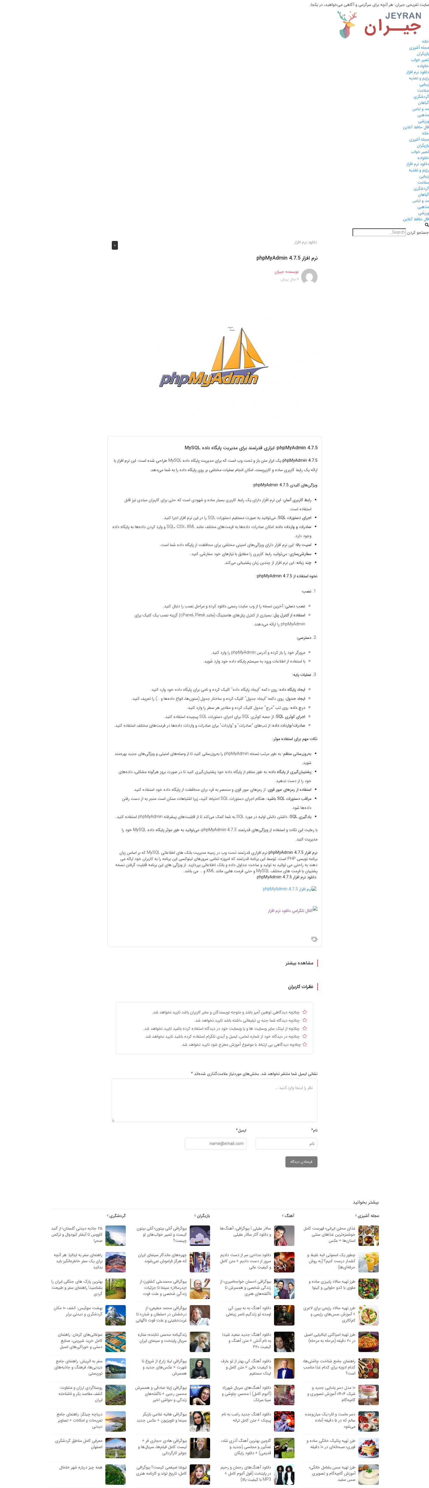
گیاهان (423, 102)
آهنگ (288, 1216)
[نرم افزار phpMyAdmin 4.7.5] (214, 357)
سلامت (423, 90)
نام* (314, 1130)
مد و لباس (420, 109)
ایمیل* (241, 1130)
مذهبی (423, 115)
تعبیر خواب (420, 60)
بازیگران (423, 53)
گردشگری (421, 96)
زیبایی (424, 84)
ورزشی (423, 121)
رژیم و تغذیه (419, 78)
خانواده (423, 66)
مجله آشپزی (419, 47)
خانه (425, 41)
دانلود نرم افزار (417, 72)
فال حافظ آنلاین (416, 127)
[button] (214, 225)
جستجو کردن (418, 233)
